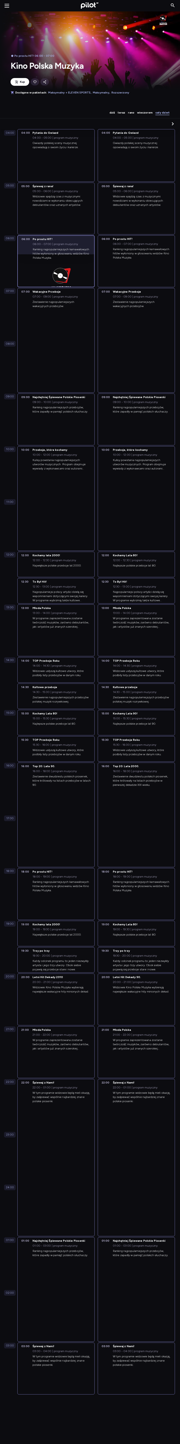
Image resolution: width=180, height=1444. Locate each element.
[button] (173, 123)
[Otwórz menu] (7, 6)
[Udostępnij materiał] (44, 82)
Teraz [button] (121, 112)
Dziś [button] (112, 112)
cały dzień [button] (162, 112)
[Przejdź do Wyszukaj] (172, 5)
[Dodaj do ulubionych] (35, 82)
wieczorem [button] (145, 112)
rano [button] (131, 112)
